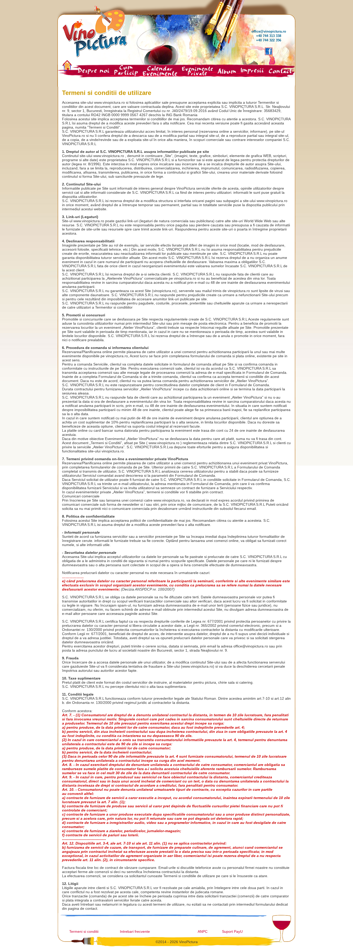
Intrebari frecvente (135, 931)
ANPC (203, 931)
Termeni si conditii (83, 931)
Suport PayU (232, 931)
